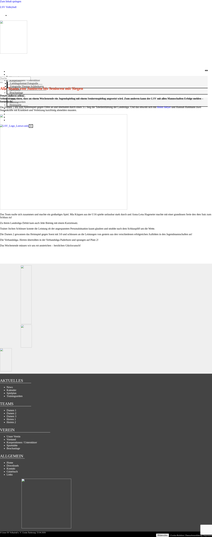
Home (11, 71)
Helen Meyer (164, 107)
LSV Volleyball (8, 7)
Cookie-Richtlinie (177, 535)
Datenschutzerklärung (194, 535)
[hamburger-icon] (206, 70)
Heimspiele (15, 104)
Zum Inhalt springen (10, 1)
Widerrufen (162, 535)
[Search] (1, 82)
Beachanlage (16, 92)
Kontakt (13, 114)
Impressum (208, 535)
